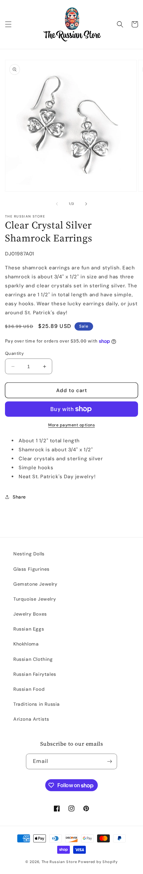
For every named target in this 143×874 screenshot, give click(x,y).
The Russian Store (59, 861)
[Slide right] (86, 204)
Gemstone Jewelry (35, 584)
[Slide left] (57, 204)
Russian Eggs (28, 629)
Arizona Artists (31, 719)
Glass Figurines (31, 569)
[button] (8, 24)
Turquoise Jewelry (34, 599)
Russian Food (29, 689)
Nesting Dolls (29, 554)
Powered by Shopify (98, 861)
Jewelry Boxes (30, 614)
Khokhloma (26, 644)
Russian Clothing (33, 659)
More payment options (71, 425)
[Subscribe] (109, 761)
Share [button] (19, 497)
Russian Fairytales (34, 674)
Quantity (14, 353)
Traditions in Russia (36, 704)
